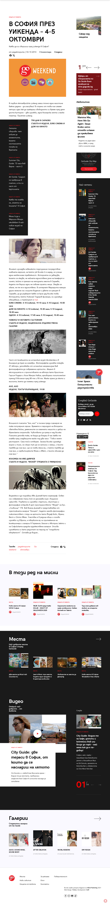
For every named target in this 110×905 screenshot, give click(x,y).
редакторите (24, 546)
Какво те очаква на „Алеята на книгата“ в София (17, 201)
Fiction (74, 890)
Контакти (45, 884)
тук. (36, 300)
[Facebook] (10, 55)
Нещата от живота (15, 17)
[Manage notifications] (105, 901)
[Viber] (13, 55)
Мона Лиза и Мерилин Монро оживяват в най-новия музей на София (16, 221)
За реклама (45, 877)
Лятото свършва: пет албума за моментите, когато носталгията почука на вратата (15, 138)
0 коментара (45, 52)
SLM (87, 890)
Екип (42, 880)
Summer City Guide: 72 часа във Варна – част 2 (17, 162)
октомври (24, 550)
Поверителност (60, 877)
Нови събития (25, 880)
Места (22, 877)
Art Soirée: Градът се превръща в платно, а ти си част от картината (17, 182)
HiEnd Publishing (92, 888)
